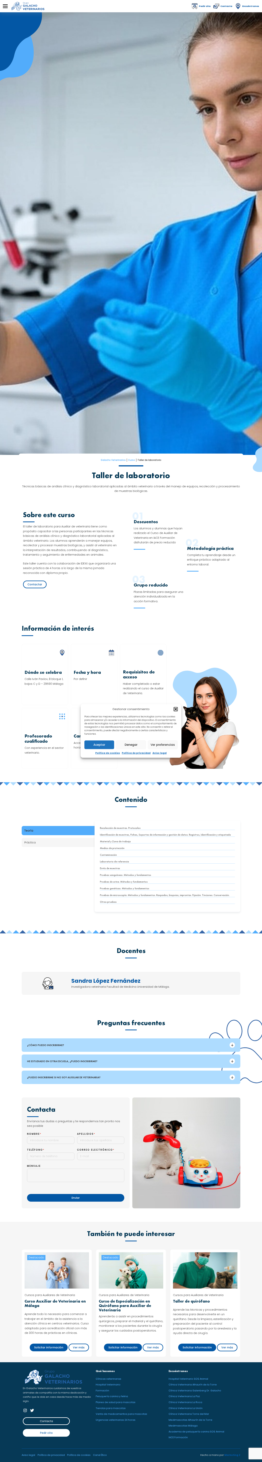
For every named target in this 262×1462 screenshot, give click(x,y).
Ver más (79, 1347)
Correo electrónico (95, 1149)
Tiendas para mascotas (111, 1408)
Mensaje (34, 1165)
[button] (176, 709)
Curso (131, 460)
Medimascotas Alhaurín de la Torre (190, 1420)
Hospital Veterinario (108, 1384)
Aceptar (99, 745)
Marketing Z (232, 1455)
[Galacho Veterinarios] (28, 6)
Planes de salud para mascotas (115, 1402)
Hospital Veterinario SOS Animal (188, 1378)
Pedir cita (46, 1433)
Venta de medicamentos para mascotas (121, 1414)
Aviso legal (159, 753)
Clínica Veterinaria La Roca (185, 1402)
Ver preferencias (163, 745)
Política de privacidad (136, 753)
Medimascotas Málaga (183, 1425)
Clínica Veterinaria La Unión (186, 1408)
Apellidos (85, 1133)
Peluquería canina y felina (112, 1396)
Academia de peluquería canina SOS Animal (196, 1431)
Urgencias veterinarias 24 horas (115, 1420)
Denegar (131, 745)
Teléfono (35, 1149)
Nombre (33, 1133)
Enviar (76, 1198)
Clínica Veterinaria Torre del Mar (189, 1414)
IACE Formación (178, 1437)
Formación (102, 1390)
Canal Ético (100, 1455)
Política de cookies (107, 753)
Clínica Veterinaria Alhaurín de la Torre (193, 1384)
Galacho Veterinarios (113, 460)
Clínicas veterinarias (108, 1378)
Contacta (46, 1421)
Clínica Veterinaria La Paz (184, 1396)
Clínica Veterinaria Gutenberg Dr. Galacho (195, 1390)
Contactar (34, 584)
